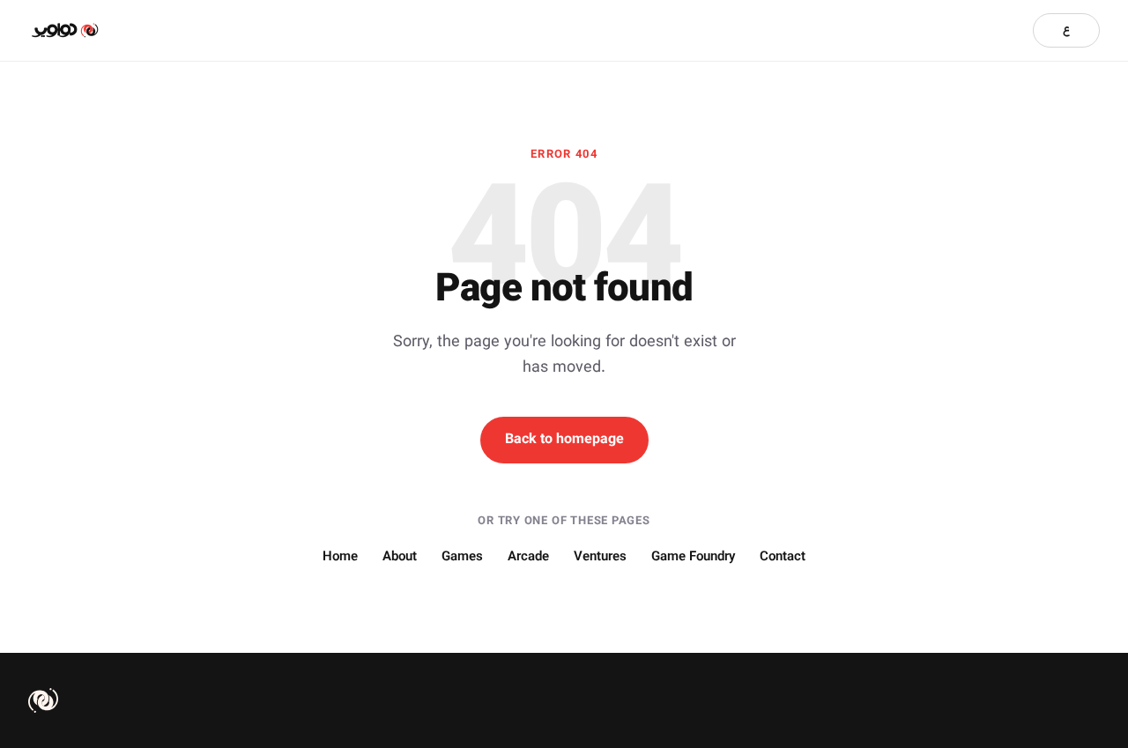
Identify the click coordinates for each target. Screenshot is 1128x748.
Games (462, 557)
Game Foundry (693, 557)
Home (340, 557)
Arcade (528, 557)
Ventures (600, 557)
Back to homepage (564, 440)
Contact (782, 557)
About (399, 557)
